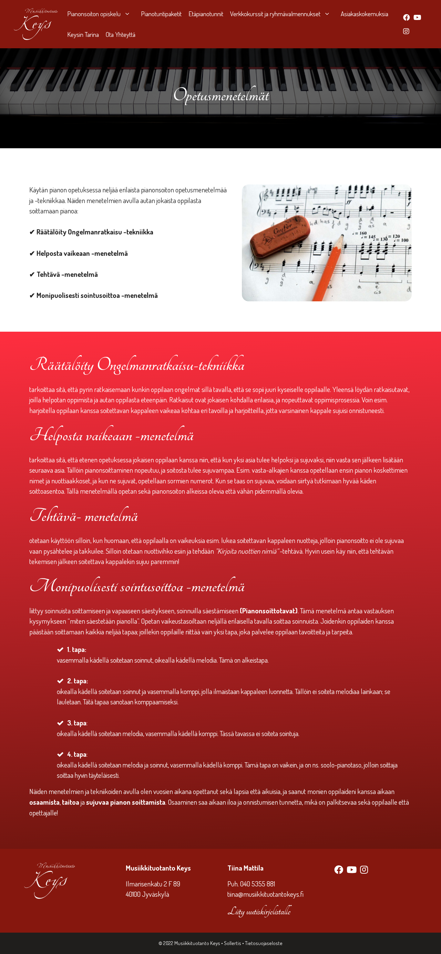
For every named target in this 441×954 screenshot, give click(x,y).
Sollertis (233, 943)
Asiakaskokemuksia (364, 14)
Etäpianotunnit (205, 14)
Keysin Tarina (83, 34)
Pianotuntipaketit (161, 14)
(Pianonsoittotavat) (268, 610)
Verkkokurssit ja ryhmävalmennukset (275, 14)
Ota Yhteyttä (120, 34)
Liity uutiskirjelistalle (258, 911)
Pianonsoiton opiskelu (94, 14)
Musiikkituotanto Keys (197, 943)
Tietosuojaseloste (264, 943)
